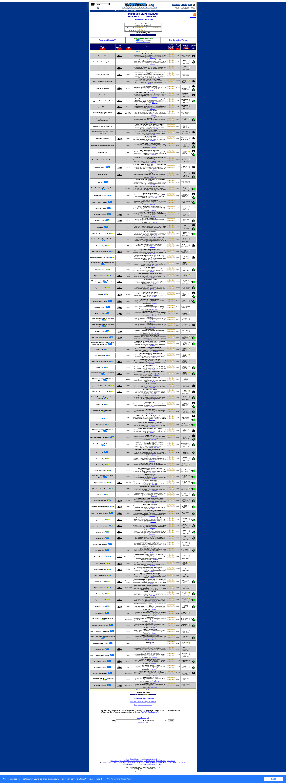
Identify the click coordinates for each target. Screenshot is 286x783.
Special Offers (128, 764)
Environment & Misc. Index (136, 762)
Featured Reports (149, 761)
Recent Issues (161, 761)
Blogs (157, 11)
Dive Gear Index (106, 762)
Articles (145, 11)
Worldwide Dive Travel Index (150, 712)
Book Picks (176, 762)
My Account (149, 759)
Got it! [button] (273, 779)
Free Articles (167, 762)
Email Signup (176, 4)
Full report (152, 58)
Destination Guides (122, 11)
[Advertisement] (143, 741)
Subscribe (184, 4)
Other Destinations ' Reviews (178, 40)
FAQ (140, 764)
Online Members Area (137, 759)
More (163, 11)
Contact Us (153, 764)
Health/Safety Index (119, 762)
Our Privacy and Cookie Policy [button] (119, 779)
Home (111, 11)
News (151, 11)
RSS (136, 764)
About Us (146, 764)
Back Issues (171, 761)
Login (189, 4)
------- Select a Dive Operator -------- (132, 35)
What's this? (193, 17)
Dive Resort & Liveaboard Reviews (131, 761)
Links (160, 764)
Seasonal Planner (151, 762)
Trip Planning (136, 11)
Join (160, 759)
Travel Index (115, 761)
